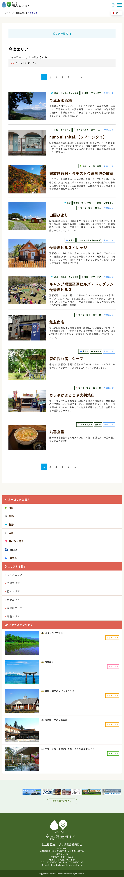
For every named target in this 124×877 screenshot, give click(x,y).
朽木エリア (13, 591)
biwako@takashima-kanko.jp (66, 864)
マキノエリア (14, 574)
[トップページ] (17, 6)
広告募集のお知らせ (62, 801)
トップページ (8, 13)
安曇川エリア (14, 608)
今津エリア (13, 583)
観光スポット (22, 13)
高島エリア (13, 616)
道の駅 (13, 550)
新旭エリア (13, 599)
